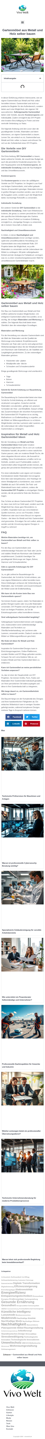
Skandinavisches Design (13, 1334)
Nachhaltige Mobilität (26, 1318)
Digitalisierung (7, 1287)
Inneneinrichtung (13, 1309)
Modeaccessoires (23, 1315)
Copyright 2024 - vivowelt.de (22, 1436)
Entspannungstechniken (16, 1295)
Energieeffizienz (13, 1292)
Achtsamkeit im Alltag (20, 1277)
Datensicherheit (7, 1283)
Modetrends (8, 1317)
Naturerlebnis (32, 1325)
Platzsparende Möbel (12, 1328)
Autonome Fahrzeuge (25, 1280)
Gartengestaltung (31, 1299)
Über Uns (10, 1426)
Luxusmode (8, 1314)
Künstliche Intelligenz (16, 1311)
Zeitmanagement (8, 1349)
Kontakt (9, 1429)
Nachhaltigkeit (13, 1324)
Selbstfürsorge (25, 1331)
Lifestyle (10, 1415)
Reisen (9, 1421)
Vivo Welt (10, 1407)
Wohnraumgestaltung (23, 1345)
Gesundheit (8, 1305)
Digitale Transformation (26, 1283)
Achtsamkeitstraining (9, 1280)
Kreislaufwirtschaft (26, 1309)
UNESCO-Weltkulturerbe (31, 1343)
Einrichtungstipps (8, 1290)
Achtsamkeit (5, 1277)
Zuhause (7, 1355)
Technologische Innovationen (25, 1340)
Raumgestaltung (33, 1327)
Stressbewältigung (12, 1336)
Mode (8, 1418)
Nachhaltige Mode (11, 1321)
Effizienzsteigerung (25, 1286)
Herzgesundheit (22, 1306)
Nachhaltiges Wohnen (30, 1321)
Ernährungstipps (16, 1299)
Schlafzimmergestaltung (9, 1331)
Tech (8, 1423)
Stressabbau (30, 1334)
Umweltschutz (11, 1342)
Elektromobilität (24, 1289)
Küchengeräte (38, 1309)
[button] (22, 22)
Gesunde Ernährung (17, 1302)
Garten (9, 1413)
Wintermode (5, 1346)
